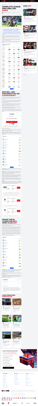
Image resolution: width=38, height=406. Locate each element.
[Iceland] (22, 398)
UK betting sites (8, 105)
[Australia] (4, 398)
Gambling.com (3, 4)
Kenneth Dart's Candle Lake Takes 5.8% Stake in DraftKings (6, 342)
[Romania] (5, 399)
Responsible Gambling (28, 382)
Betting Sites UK (4, 378)
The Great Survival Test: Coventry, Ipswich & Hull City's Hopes (29, 19)
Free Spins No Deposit (16, 384)
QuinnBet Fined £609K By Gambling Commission (16, 308)
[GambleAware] (15, 403)
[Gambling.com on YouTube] (4, 393)
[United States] (11, 399)
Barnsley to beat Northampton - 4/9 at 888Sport (11, 29)
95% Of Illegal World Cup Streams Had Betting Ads (16, 325)
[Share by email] (19, 14)
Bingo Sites (4, 381)
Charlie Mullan (8, 12)
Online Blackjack (16, 378)
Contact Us (27, 379)
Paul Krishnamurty (27, 33)
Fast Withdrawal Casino (16, 382)
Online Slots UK (16, 375)
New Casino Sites (4, 382)
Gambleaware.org (10, 192)
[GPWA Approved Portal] (34, 403)
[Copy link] (20, 14)
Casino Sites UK (4, 375)
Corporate (27, 381)
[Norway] (2, 399)
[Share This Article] (17, 14)
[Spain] (7, 399)
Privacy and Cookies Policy (21, 394)
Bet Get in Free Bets (12, 118)
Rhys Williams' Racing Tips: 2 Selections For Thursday (29, 68)
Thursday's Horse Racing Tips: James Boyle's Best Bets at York (29, 52)
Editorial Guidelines (28, 378)
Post (20, 283)
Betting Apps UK (4, 379)
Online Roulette (16, 379)
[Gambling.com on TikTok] (8, 393)
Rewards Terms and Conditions (29, 385)
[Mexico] (31, 398)
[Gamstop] (3, 403)
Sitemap (26, 384)
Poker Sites (4, 384)
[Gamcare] (8, 403)
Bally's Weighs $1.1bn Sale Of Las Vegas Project (16, 341)
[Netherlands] (33, 398)
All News (24, 74)
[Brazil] (11, 398)
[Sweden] (9, 399)
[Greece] (20, 398)
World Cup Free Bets (5, 385)
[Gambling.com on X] (2, 393)
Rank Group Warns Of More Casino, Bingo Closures (6, 308)
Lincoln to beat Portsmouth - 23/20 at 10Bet (11, 30)
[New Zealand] (35, 398)
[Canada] (13, 398)
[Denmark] (16, 398)
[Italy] (29, 398)
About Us (27, 375)
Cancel (18, 283)
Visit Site (18, 187)
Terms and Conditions (14, 394)
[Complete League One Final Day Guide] (2, 398)
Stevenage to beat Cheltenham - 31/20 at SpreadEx (12, 32)
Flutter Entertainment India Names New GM (6, 325)
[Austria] (5, 398)
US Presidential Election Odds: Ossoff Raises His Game (29, 35)
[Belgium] (7, 398)
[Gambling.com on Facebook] (5, 393)
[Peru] (4, 399)
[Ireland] (27, 398)
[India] (25, 398)
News (5, 4)
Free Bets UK (15, 381)
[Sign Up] (31, 1)
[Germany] (18, 398)
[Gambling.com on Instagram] (7, 393)
